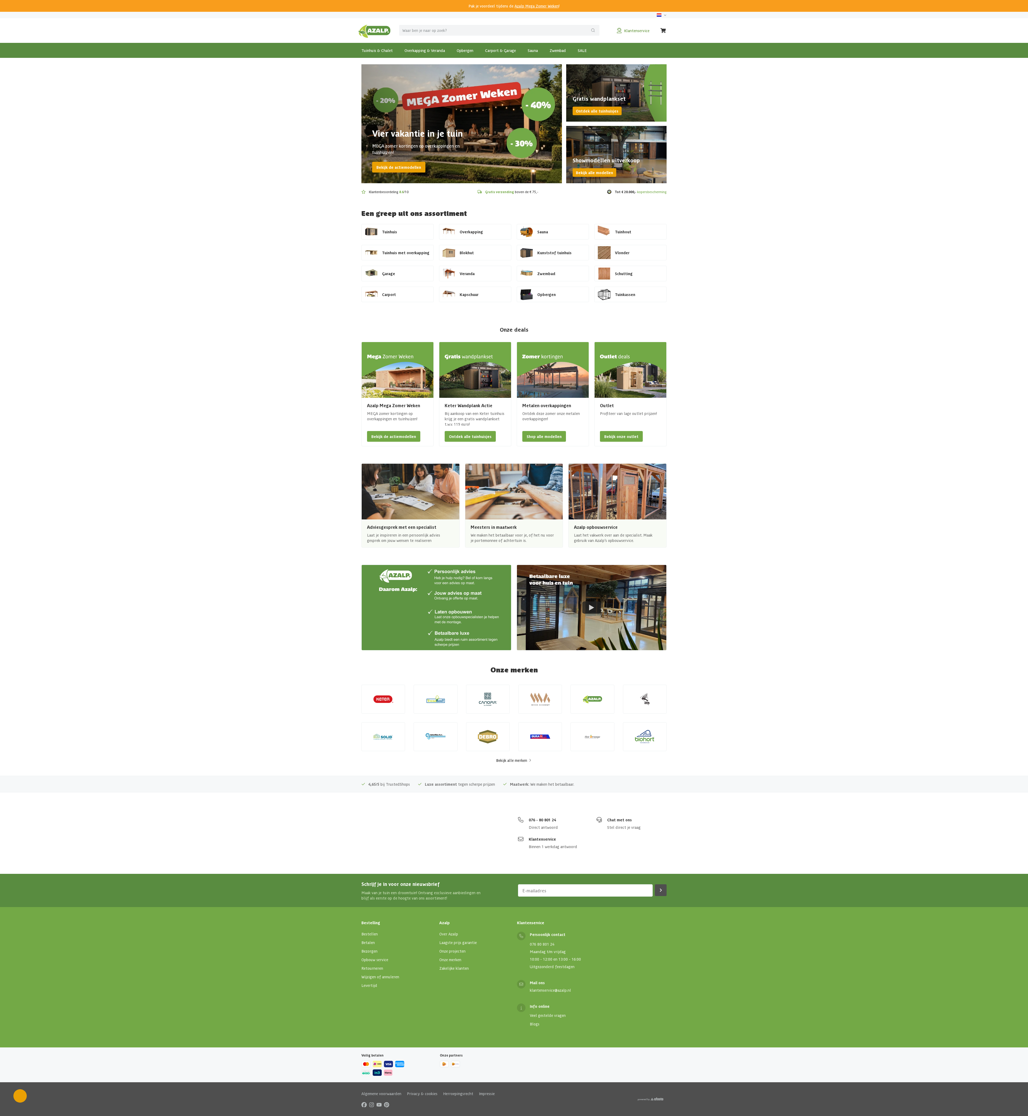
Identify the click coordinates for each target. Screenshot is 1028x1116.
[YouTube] (379, 1104)
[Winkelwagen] (663, 30)
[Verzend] (593, 30)
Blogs (534, 1024)
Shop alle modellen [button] (544, 436)
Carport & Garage (500, 50)
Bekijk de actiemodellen (398, 167)
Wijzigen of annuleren (380, 977)
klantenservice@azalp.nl (550, 990)
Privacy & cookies (422, 1093)
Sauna (533, 50)
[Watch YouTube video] (591, 607)
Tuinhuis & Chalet (377, 50)
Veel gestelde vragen (548, 1015)
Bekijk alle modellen (594, 172)
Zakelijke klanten (454, 968)
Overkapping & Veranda (425, 50)
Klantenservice (542, 839)
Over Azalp (448, 934)
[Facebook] (364, 1104)
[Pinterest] (386, 1104)
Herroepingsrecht (458, 1093)
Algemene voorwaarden (381, 1093)
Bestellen (369, 934)
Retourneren (372, 968)
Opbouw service (374, 959)
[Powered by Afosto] (650, 1099)
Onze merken (450, 959)
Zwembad (558, 50)
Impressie (487, 1093)
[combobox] (499, 30)
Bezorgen (369, 951)
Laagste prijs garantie (458, 942)
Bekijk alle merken (511, 760)
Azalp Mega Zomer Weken (537, 5)
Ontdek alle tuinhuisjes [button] (470, 436)
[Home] (374, 30)
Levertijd (369, 985)
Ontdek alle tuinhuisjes (597, 110)
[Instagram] (371, 1104)
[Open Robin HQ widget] (20, 1096)
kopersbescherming (652, 192)
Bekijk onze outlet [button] (621, 436)
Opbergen (465, 50)
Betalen (368, 942)
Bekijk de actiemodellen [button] (393, 436)
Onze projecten (452, 951)
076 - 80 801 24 (542, 819)
